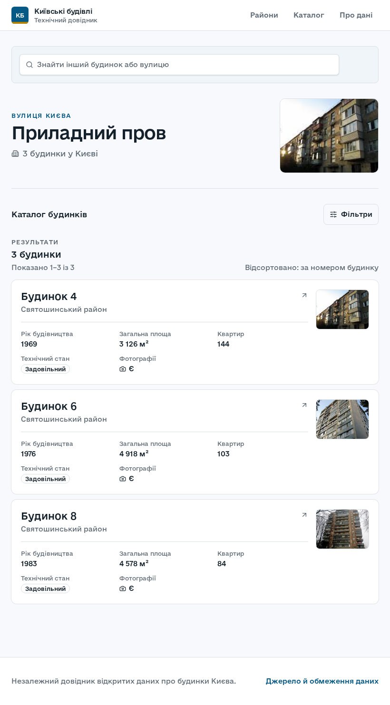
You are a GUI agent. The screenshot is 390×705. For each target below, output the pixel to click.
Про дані (356, 15)
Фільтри (356, 214)
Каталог (308, 15)
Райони (264, 15)
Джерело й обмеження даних (322, 681)
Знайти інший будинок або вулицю (103, 64)
